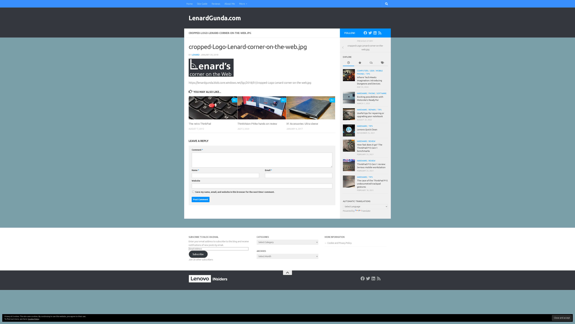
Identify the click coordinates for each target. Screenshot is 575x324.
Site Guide (202, 3)
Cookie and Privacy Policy (339, 243)
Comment (197, 150)
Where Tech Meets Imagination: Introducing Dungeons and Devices (369, 80)
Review (372, 141)
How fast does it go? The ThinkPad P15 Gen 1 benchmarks (369, 147)
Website (196, 181)
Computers (362, 71)
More (242, 3)
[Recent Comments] (371, 63)
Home (189, 3)
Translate (365, 211)
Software (381, 93)
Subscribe (198, 254)
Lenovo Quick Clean (367, 129)
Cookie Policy (33, 319)
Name (195, 170)
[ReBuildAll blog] (380, 33)
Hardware (362, 93)
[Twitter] (370, 33)
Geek (372, 71)
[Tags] (382, 63)
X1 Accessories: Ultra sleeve (302, 123)
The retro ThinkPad (200, 123)
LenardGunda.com (215, 17)
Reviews (216, 3)
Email (268, 170)
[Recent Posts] (348, 63)
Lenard (195, 55)
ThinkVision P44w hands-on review (257, 123)
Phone (372, 93)
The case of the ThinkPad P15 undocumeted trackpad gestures (372, 183)
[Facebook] (365, 33)
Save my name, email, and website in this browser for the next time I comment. (234, 192)
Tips (368, 74)
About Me (229, 3)
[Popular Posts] (359, 63)
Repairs (372, 110)
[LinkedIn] (375, 33)
